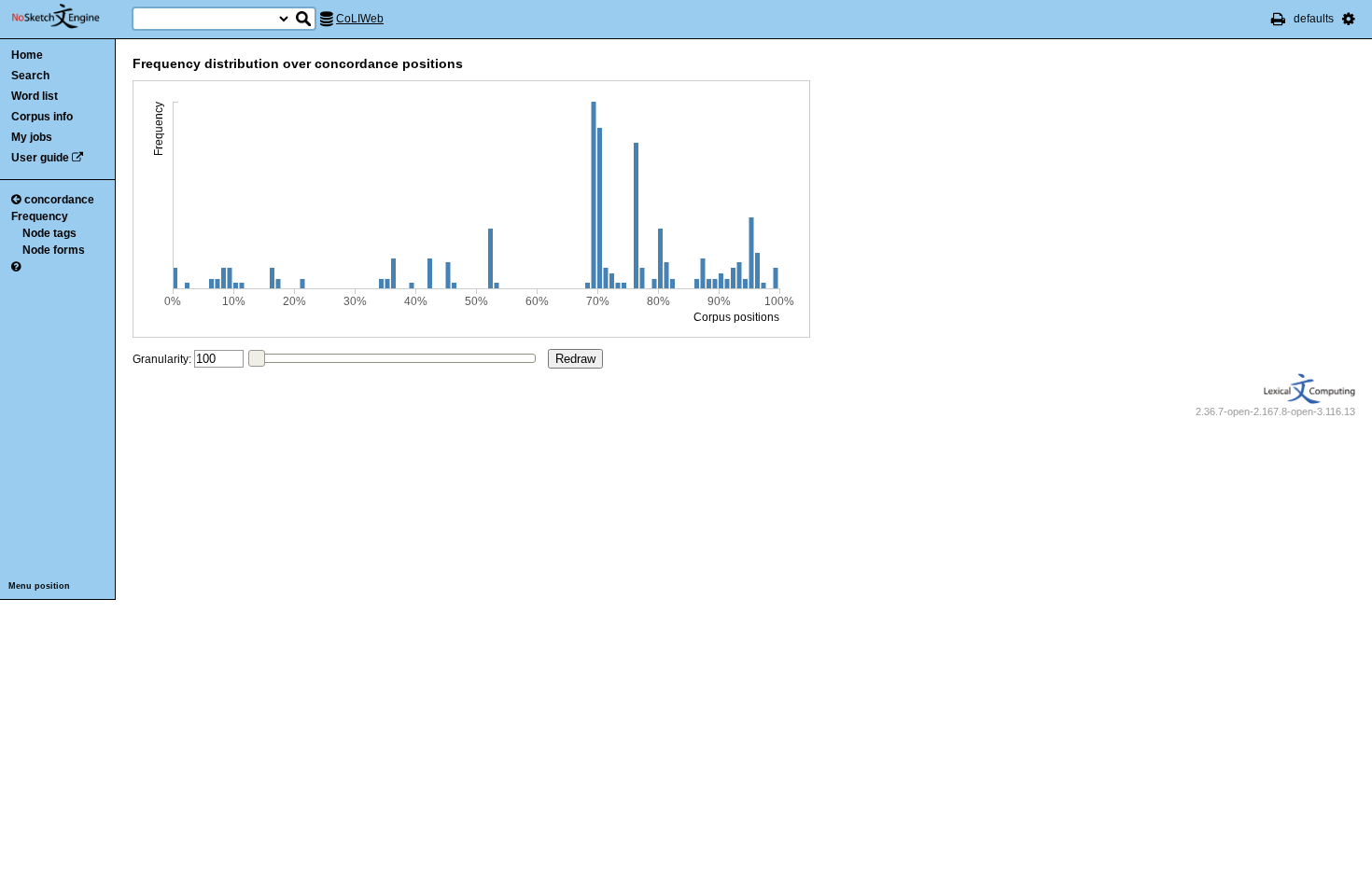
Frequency (39, 216)
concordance (59, 199)
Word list (34, 96)
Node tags (49, 233)
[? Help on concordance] (16, 266)
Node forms (53, 250)
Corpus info (42, 116)
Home (27, 55)
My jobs (31, 137)
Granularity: (162, 359)
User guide (40, 157)
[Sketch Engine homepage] (69, 17)
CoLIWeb (360, 18)
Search (30, 75)
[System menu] (1348, 18)
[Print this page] (1278, 18)
